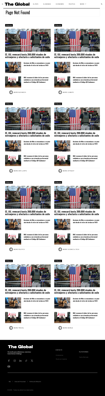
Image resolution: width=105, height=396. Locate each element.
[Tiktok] (26, 360)
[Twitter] (32, 360)
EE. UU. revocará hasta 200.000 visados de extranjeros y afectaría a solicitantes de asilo (27, 56)
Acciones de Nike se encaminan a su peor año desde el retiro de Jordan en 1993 (37, 64)
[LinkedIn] (20, 360)
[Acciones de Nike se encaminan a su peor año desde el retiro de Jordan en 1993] (13, 67)
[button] (101, 4)
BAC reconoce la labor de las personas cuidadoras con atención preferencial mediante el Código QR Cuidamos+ (36, 79)
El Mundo (9, 25)
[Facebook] (9, 360)
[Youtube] (9, 366)
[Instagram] (14, 360)
